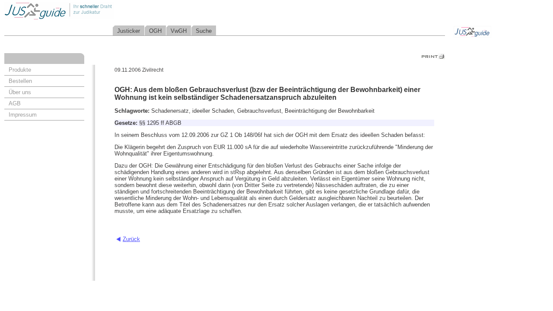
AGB (15, 103)
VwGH (179, 31)
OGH (155, 31)
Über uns (20, 92)
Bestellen (20, 81)
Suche (204, 31)
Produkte (20, 70)
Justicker (128, 31)
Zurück (131, 239)
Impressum (23, 114)
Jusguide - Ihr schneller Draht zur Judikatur (86, 10)
